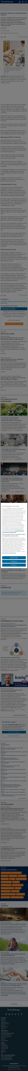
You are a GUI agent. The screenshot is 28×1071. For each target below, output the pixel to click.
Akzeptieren (14, 565)
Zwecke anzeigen (14, 557)
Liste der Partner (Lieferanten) (9, 553)
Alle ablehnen (14, 561)
